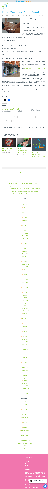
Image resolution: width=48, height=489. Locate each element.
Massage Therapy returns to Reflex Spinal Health (35, 21)
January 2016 (25, 383)
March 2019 (25, 315)
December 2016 (25, 365)
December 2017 (25, 341)
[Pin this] (13, 121)
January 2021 (25, 279)
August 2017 (25, 352)
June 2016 (25, 375)
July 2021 (25, 269)
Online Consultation (25, 430)
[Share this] (3, 121)
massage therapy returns (22, 116)
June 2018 (25, 326)
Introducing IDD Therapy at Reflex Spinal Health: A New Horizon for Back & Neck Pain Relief (25, 186)
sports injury (25, 445)
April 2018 (25, 331)
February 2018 (25, 336)
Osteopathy (41, 15)
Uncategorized (25, 450)
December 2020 (25, 282)
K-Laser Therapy (25, 419)
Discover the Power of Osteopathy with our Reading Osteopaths (25, 191)
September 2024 (25, 215)
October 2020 (25, 287)
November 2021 (25, 259)
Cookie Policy (28, 484)
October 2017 (25, 346)
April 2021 (25, 277)
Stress (25, 448)
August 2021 (25, 266)
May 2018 (25, 328)
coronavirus (7, 116)
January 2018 (25, 339)
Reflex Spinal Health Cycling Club (25, 443)
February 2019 (25, 318)
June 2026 (25, 202)
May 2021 (25, 274)
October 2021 (25, 261)
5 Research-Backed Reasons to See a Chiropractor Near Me (25, 193)
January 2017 (25, 362)
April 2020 (25, 297)
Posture (25, 438)
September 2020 (25, 290)
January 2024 (25, 228)
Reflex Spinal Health (31, 116)
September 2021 (25, 264)
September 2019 (25, 310)
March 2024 (25, 222)
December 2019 (25, 305)
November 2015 (25, 385)
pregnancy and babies (25, 440)
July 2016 (25, 372)
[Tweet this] (6, 121)
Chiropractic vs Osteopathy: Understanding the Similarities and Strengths (25, 188)
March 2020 (25, 300)
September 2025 (25, 204)
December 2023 (25, 230)
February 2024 (25, 225)
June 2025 (25, 209)
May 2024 (25, 217)
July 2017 (25, 354)
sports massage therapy (40, 116)
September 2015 (25, 388)
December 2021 (25, 256)
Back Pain (25, 401)
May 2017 (25, 359)
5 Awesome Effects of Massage (36, 108)
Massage (34, 15)
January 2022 (25, 253)
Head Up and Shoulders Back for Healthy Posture (23, 150)
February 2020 (25, 303)
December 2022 (25, 246)
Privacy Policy (28, 482)
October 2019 (25, 308)
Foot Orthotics (25, 409)
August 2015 (25, 390)
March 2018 (25, 334)
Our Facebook (24, 172)
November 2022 (25, 248)
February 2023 (25, 240)
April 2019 (25, 313)
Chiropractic (22, 15)
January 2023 (25, 243)
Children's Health (25, 404)
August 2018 (25, 321)
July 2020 (25, 292)
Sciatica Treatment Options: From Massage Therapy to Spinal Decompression (25, 183)
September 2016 (25, 367)
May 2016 (25, 378)
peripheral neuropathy (25, 435)
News (38, 15)
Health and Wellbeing (28, 15)
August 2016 (25, 370)
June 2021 (25, 271)
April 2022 (25, 251)
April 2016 (25, 380)
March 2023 (25, 238)
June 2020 (25, 295)
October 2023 (25, 235)
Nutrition (25, 427)
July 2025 (25, 207)
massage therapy (14, 116)
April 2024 (25, 220)
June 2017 (25, 357)
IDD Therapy (25, 417)
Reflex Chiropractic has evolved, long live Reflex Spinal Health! (39, 155)
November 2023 (25, 233)
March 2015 (25, 393)
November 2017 (25, 344)
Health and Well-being (25, 412)
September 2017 (25, 349)
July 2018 (25, 323)
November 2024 (25, 212)
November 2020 (25, 284)
